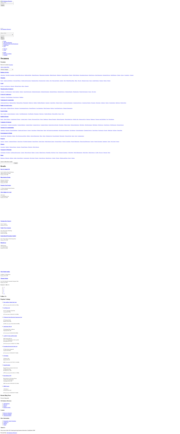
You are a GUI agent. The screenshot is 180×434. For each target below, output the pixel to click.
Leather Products (95, 80)
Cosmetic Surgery (24, 119)
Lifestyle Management (35, 136)
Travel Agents (95, 130)
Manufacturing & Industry (7, 88)
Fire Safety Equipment (27, 141)
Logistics (37, 152)
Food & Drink (4, 111)
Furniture (101, 80)
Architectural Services (5, 102)
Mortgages (30, 147)
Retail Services (92, 75)
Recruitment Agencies (84, 75)
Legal (2, 83)
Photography (62, 136)
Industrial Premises (53, 91)
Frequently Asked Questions (9, 421)
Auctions (2, 141)
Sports (90, 80)
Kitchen (108, 80)
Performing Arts (49, 136)
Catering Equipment (11, 113)
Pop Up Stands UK (5, 169)
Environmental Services (24, 108)
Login (4, 50)
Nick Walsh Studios (5, 271)
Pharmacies (93, 119)
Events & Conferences (6, 94)
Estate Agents (20, 141)
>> (4, 293)
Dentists (29, 119)
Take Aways (41, 113)
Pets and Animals (56, 136)
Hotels (45, 130)
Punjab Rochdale (6, 365)
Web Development (88, 124)
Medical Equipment (60, 119)
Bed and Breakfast (13, 130)
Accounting (3, 147)
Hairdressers (46, 119)
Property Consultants (66, 141)
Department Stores (35, 80)
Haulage (33, 152)
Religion (52, 108)
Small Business (114, 75)
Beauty (2, 119)
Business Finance (13, 147)
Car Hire (97, 152)
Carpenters (47, 102)
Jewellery (61, 80)
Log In (4, 406)
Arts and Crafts (3, 136)
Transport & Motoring (6, 149)
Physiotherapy (111, 119)
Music (76, 80)
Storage (117, 141)
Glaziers (107, 102)
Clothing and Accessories (26, 80)
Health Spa (110, 130)
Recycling (94, 91)
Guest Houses (34, 130)
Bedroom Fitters (20, 102)
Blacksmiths (25, 102)
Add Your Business (7, 42)
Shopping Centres (85, 80)
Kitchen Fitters (123, 102)
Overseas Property (58, 141)
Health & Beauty (5, 116)
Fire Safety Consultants (10, 75)
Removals (105, 152)
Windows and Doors (64, 158)
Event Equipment (9, 97)
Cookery (17, 113)
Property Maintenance (75, 141)
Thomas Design (4, 278)
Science (89, 91)
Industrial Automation (36, 91)
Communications (4, 124)
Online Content (67, 124)
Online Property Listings (49, 141)
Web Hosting (95, 124)
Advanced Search (7, 415)
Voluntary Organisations (67, 108)
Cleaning (131, 75)
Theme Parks (119, 130)
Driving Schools (28, 152)
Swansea (11, 64)
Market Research (53, 75)
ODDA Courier (6, 386)
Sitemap (5, 423)
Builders (35, 102)
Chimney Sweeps (59, 102)
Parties (44, 136)
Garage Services (42, 158)
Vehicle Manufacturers (78, 152)
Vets (107, 119)
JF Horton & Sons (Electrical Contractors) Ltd (12, 317)
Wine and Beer (55, 113)
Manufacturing (76, 91)
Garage (109, 141)
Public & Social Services (6, 105)
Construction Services (77, 102)
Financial (26, 86)
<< (4, 287)
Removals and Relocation (85, 141)
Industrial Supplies (68, 91)
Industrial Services (61, 91)
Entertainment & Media (6, 133)
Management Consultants (44, 75)
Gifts (51, 80)
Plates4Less (3, 242)
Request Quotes (6, 407)
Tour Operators (72, 130)
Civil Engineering (8, 91)
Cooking (53, 158)
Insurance (19, 147)
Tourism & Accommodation (7, 127)
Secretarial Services (106, 75)
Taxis (57, 152)
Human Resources (35, 75)
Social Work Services (59, 108)
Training (118, 75)
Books (2, 80)
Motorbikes (48, 152)
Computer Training (44, 124)
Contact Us (5, 422)
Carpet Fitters (52, 102)
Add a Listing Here (5, 67)
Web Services (100, 124)
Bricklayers (31, 102)
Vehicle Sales (85, 152)
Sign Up (5, 48)
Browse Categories (7, 413)
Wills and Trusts (18, 86)
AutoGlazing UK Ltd (7, 326)
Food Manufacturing (23, 113)
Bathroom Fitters (13, 102)
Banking (7, 147)
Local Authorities (39, 108)
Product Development (83, 91)
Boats (109, 152)
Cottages (29, 130)
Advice (23, 86)
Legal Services (7, 86)
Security (105, 130)
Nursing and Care (82, 119)
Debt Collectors (36, 147)
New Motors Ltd (6, 307)
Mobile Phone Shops (70, 80)
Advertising (3, 75)
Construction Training (86, 102)
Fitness (41, 119)
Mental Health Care (68, 119)
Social (76, 136)
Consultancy (126, 75)
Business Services (5, 72)
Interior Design (35, 141)
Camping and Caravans (22, 130)
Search (2, 5)
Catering (5, 113)
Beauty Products (7, 119)
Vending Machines (48, 113)
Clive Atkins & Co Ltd (6, 192)
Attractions (7, 130)
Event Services (16, 97)
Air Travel (8, 152)
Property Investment (98, 141)
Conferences (3, 97)
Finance (2, 144)
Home (4, 41)
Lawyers (2, 86)
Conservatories (26, 158)
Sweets (59, 113)
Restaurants (36, 113)
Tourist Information (79, 130)
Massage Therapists (52, 119)
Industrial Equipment (45, 91)
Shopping (3, 77)
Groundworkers (112, 102)
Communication (81, 136)
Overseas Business (65, 75)
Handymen (118, 102)
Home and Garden (55, 80)
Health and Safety (28, 75)
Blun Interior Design (5, 177)
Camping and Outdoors (8, 80)
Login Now (6, 45)
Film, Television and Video (21, 136)
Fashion (13, 136)
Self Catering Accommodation (52, 130)
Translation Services (88, 130)
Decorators (93, 102)
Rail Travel (53, 152)
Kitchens (11, 158)
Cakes (63, 113)
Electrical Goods (42, 80)
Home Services (48, 158)
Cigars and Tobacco (17, 80)
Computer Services (36, 124)
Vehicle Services (92, 152)
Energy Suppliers (16, 91)
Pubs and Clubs (68, 136)
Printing (70, 75)
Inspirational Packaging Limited (8, 236)
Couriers (22, 152)
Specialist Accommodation (64, 130)
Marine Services (43, 152)
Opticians (88, 119)
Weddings (21, 97)
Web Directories (113, 124)
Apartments (3, 130)
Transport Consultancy (63, 152)
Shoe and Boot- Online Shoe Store (10, 302)
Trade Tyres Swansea (6, 227)
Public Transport (47, 108)
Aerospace (2, 91)
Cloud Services (107, 124)
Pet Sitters (115, 130)
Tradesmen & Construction (7, 100)
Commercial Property (13, 141)
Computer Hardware (21, 124)
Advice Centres (3, 108)
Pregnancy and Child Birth (101, 119)
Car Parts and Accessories (15, 152)
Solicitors (12, 86)
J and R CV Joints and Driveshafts (10, 335)
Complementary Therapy (15, 119)
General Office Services (19, 75)
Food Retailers (31, 113)
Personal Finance (24, 147)
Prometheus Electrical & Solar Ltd (10, 346)
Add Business (6, 403)
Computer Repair (29, 124)
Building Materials (41, 102)
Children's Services (10, 108)
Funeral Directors (32, 108)
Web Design (82, 124)
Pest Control (113, 141)
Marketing (59, 75)
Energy (122, 75)
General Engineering (28, 91)
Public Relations (76, 75)
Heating (73, 158)
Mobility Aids (75, 119)
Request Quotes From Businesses (10, 43)
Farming (21, 91)
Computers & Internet (6, 122)
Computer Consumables (12, 124)
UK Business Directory (6, 29)
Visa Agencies (101, 130)
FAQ (4, 46)
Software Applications (75, 124)
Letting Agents (41, 141)
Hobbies (28, 136)
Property (3, 138)
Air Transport (3, 152)
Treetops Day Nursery (6, 221)
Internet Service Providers (53, 124)
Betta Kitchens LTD (7, 375)
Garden (15, 158)
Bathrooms (3, 158)
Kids (65, 80)
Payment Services (120, 124)
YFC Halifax (5, 355)
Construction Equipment (67, 102)
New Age (79, 80)
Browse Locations (7, 414)
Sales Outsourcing (98, 75)
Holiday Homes (40, 130)
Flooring (57, 158)
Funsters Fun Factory (6, 185)
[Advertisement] (90, 17)
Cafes (2, 113)
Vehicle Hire (70, 152)
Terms (4, 424)
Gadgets (47, 80)
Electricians (98, 102)
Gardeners (103, 102)
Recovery (101, 152)
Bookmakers (9, 136)
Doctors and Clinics (36, 119)
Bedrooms (7, 158)
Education (17, 108)
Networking (61, 124)
